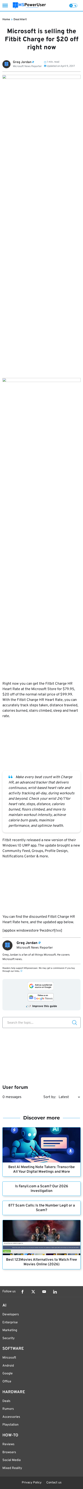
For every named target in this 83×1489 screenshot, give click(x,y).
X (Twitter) (33, 1292)
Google (7, 1374)
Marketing (9, 1330)
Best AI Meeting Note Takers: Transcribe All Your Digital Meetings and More (41, 1169)
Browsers (9, 1452)
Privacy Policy (32, 1483)
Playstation (10, 1425)
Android (8, 1366)
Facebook (22, 1292)
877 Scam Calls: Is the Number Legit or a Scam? (41, 1207)
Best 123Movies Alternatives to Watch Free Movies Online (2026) (41, 1262)
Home (6, 19)
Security (8, 1338)
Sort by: (49, 1097)
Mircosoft (9, 1358)
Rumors (8, 1409)
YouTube (44, 1292)
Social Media (11, 1460)
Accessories (11, 1417)
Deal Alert (20, 19)
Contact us (53, 1483)
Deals (6, 1401)
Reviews (8, 1444)
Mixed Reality (12, 1468)
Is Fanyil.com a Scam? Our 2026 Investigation (41, 1188)
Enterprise (10, 1323)
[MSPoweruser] (29, 5)
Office (6, 1382)
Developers (10, 1315)
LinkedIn (55, 1292)
